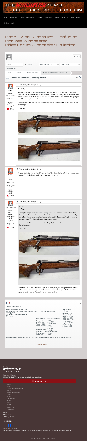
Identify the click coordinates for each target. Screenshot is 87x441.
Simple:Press (42, 344)
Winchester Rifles (32, 73)
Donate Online (39, 381)
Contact (6, 23)
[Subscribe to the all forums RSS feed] (7, 303)
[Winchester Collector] (43, 7)
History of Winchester (13, 392)
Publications (30, 17)
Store (57, 17)
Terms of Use (11, 410)
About (22, 17)
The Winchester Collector (15, 388)
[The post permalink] (38, 85)
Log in (12, 23)
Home (5, 17)
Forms (78, 17)
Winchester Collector (49, 438)
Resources (48, 17)
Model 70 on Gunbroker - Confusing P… (55, 73)
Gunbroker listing (40, 92)
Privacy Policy (11, 408)
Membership (14, 17)
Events (39, 17)
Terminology (70, 17)
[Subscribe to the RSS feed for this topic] (80, 77)
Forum (63, 17)
